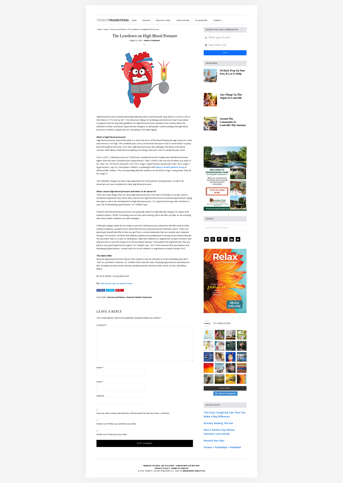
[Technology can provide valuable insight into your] (242, 346)
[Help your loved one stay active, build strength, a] (242, 357)
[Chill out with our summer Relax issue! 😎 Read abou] (242, 379)
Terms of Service (179, 468)
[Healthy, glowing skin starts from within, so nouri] (208, 335)
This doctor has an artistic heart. (116, 283)
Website (100, 395)
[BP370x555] (225, 148)
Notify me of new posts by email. (111, 434)
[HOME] (112, 20)
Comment (101, 325)
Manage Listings (151, 466)
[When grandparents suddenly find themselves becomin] (220, 335)
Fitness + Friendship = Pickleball (222, 447)
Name (100, 367)
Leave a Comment (152, 40)
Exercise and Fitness (116, 297)
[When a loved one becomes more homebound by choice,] (231, 357)
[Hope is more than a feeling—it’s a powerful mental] (231, 379)
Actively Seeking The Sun (218, 423)
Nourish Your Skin (214, 440)
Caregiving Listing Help (188, 466)
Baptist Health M (164, 167)
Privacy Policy (162, 468)
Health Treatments (143, 297)
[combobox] (225, 37)
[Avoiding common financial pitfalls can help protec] (208, 379)
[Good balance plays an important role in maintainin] (208, 357)
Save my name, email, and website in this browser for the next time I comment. (133, 413)
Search (225, 53)
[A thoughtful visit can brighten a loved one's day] (231, 335)
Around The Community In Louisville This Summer (233, 122)
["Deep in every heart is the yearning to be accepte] (220, 379)
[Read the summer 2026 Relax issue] (225, 250)
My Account (168, 466)
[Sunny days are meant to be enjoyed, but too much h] (208, 368)
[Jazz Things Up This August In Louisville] (210, 99)
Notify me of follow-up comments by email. (116, 423)
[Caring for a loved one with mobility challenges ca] (231, 368)
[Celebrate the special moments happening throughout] (208, 346)
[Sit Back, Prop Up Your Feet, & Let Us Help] (210, 75)
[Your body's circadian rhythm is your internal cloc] (220, 346)
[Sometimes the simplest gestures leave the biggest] (220, 357)
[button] (227, 18)
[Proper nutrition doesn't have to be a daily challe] (242, 335)
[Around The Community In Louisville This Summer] (210, 123)
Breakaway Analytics (194, 471)
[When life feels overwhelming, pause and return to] (231, 346)
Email (99, 381)
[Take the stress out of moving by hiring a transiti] (220, 368)
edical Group (178, 167)
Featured (130, 297)
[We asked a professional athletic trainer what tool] (242, 368)
